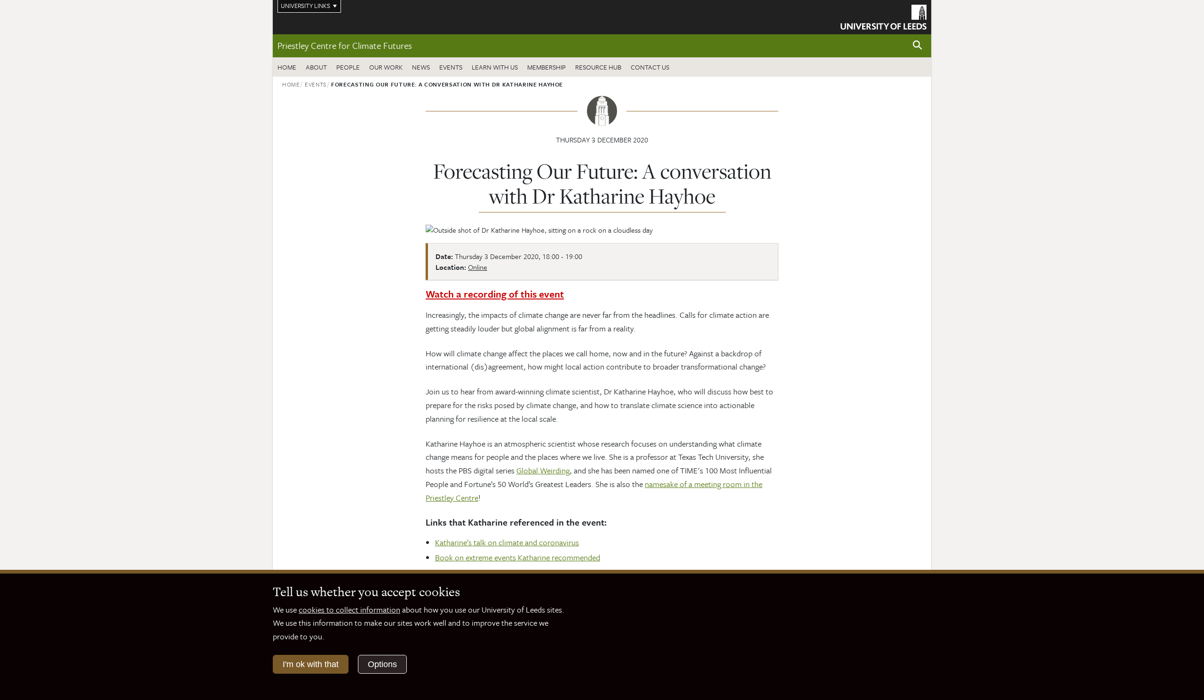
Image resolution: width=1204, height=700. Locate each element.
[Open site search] (917, 45)
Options (382, 664)
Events (450, 67)
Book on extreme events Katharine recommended (517, 557)
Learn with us (495, 67)
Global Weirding (543, 470)
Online (477, 267)
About (316, 67)
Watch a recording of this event (495, 294)
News (421, 67)
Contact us (650, 67)
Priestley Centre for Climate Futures (344, 45)
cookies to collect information (349, 609)
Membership (546, 67)
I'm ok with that (311, 664)
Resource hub (598, 67)
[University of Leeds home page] (883, 16)
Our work (386, 67)
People (348, 67)
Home (286, 67)
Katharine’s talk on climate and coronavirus (507, 542)
